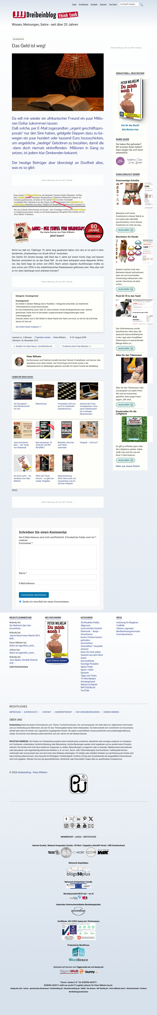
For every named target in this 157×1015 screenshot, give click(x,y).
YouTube (113, 4)
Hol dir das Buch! (130, 125)
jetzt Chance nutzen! (57, 660)
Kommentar (26, 543)
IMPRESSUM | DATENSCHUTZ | (25, 712)
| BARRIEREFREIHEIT (62, 712)
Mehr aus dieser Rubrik (128, 466)
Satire (83, 658)
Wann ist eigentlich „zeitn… (22, 645)
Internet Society (39, 845)
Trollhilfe (120, 625)
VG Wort (77, 845)
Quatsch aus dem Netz (92, 655)
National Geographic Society (60, 845)
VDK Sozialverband (116, 845)
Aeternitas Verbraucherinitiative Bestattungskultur (78, 904)
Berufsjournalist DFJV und (75, 894)
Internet (84, 649)
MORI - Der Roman (88, 988)
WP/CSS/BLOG (88, 687)
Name (23, 573)
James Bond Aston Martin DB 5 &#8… (24, 637)
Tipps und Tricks (89, 675)
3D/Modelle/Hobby (90, 622)
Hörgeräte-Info (16, 988)
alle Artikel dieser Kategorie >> (28, 327)
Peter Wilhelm (34, 356)
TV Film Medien (88, 678)
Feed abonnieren (124, 634)
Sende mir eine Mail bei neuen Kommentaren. (45, 602)
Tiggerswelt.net (83, 967)
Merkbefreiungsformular (128, 631)
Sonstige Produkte (90, 664)
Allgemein (86, 625)
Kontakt (94, 4)
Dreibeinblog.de (56, 988)
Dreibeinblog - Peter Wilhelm (32, 772)
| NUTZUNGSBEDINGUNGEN (86, 712)
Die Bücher (83, 4)
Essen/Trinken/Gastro (91, 637)
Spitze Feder (87, 667)
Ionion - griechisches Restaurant (36, 988)
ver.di (91, 894)
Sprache (85, 672)
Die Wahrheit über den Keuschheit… (20, 627)
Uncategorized (88, 681)
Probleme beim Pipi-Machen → (76, 346)
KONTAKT (46, 712)
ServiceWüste (87, 661)
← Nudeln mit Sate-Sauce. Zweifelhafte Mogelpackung (33, 346)
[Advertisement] (57, 180)
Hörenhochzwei (133, 988)
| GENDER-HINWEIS (109, 712)
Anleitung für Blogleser (127, 622)
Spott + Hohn (87, 670)
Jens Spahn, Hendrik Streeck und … (23, 661)
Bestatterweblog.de (72, 988)
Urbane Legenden (125, 628)
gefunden (85, 640)
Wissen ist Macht (89, 684)
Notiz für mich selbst (91, 652)
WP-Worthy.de (102, 988)
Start (74, 4)
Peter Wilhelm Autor (117, 988)
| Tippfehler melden (42, 337)
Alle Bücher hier (130, 129)
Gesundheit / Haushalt (92, 646)
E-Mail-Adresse (26, 583)
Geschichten (87, 643)
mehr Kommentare (18, 667)
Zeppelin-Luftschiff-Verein (94, 845)
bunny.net (99, 967)
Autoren (103, 4)
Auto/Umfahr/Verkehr (91, 628)
